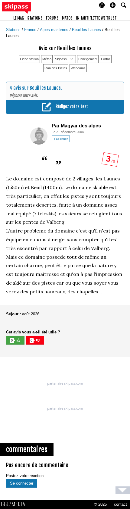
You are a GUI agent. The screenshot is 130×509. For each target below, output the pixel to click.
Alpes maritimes (55, 29)
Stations (14, 29)
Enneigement (87, 59)
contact (120, 504)
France (30, 29)
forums (52, 18)
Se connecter (21, 483)
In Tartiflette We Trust (96, 18)
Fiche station (29, 59)
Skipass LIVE (65, 59)
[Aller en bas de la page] (122, 490)
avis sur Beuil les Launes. (37, 88)
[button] (112, 5)
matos (67, 18)
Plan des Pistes (55, 68)
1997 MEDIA (15, 504)
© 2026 (100, 504)
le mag (18, 18)
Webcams (78, 68)
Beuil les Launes (87, 29)
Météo (46, 59)
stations (35, 18)
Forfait (105, 59)
